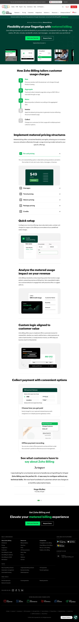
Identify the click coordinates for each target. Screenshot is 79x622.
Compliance (19, 611)
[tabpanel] (39, 483)
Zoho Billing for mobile (7, 552)
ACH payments (43, 567)
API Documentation (25, 550)
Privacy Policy (53, 611)
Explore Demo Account (39, 43)
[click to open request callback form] (75, 617)
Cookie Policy (70, 611)
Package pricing (29, 205)
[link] (35, 6)
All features (4, 542)
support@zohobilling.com (68, 556)
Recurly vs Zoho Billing (45, 547)
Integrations (4, 547)
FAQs (22, 547)
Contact (7, 611)
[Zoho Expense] (8, 601)
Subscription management (8, 570)
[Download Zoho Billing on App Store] (71, 541)
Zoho (6, 6)
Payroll (21, 6)
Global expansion (25, 572)
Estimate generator (6, 580)
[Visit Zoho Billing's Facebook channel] (16, 590)
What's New (23, 552)
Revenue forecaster (6, 582)
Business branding (25, 570)
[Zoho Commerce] (32, 601)
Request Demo (47, 38)
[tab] (38, 500)
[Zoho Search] (62, 6)
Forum (22, 554)
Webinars (23, 557)
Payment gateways (44, 570)
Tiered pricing (28, 194)
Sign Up (74, 7)
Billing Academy (24, 542)
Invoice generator (25, 580)
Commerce (30, 6)
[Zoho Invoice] (58, 601)
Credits (26, 211)
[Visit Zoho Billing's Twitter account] (19, 590)
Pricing (3, 545)
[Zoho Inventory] (45, 601)
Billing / (41, 22)
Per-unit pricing (28, 153)
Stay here (66, 2)
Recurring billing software (8, 567)
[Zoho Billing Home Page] (7, 12)
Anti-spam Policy (36, 611)
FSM (17, 6)
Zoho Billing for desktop (7, 554)
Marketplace (4, 559)
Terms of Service (44, 611)
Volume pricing (28, 200)
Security (13, 611)
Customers (4, 550)
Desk (35, 6)
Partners (23, 559)
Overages (26, 188)
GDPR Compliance (36, 613)
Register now (64, 17)
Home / (31, 22)
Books (13, 6)
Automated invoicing (6, 572)
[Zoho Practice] (70, 601)
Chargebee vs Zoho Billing (46, 542)
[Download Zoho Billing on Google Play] (61, 541)
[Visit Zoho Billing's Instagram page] (13, 590)
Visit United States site (56, 2)
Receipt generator (44, 580)
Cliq (25, 6)
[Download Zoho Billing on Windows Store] (61, 545)
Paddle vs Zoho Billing (45, 550)
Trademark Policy (61, 611)
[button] (74, 12)
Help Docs (23, 545)
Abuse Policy (44, 613)
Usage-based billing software (27, 567)
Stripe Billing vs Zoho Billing (46, 545)
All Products (40, 6)
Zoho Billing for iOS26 (7, 557)
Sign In (67, 7)
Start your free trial (32, 38)
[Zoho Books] (19, 601)
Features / (36, 22)
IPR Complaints (27, 611)
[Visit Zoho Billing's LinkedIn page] (22, 590)
